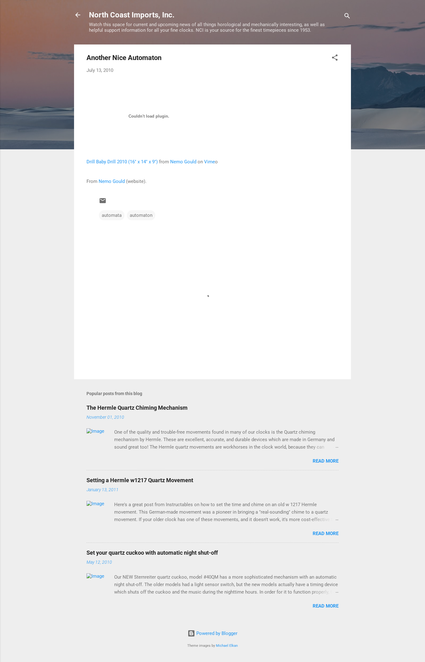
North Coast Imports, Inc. (132, 15)
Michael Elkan (227, 646)
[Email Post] (102, 203)
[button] (335, 58)
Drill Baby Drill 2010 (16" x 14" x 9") (122, 162)
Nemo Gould (183, 162)
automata (112, 215)
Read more (326, 461)
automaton (141, 215)
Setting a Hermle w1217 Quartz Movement (139, 480)
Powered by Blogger (216, 633)
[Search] (347, 16)
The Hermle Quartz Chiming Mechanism (137, 407)
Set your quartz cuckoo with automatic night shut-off (152, 552)
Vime (209, 162)
